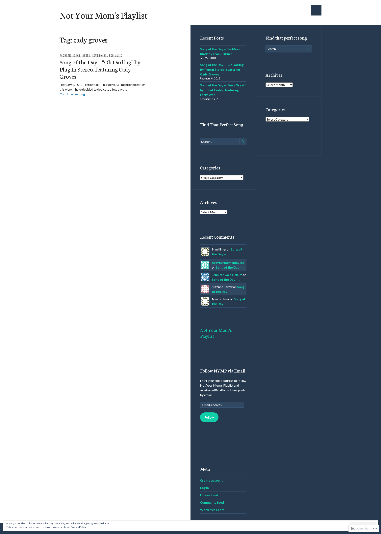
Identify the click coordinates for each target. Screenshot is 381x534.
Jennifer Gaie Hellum (227, 275)
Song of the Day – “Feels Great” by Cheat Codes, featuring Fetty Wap (223, 90)
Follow (209, 417)
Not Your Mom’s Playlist (216, 333)
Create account (211, 480)
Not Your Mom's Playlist (104, 15)
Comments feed (212, 502)
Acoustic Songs (70, 55)
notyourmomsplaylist (228, 262)
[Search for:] (223, 141)
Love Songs (99, 55)
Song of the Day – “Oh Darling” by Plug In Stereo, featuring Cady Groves (100, 69)
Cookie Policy (78, 526)
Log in (204, 487)
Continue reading (72, 94)
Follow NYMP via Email (222, 370)
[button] (316, 10)
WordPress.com (212, 510)
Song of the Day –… (230, 267)
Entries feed (209, 495)
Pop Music (115, 55)
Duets (86, 55)
